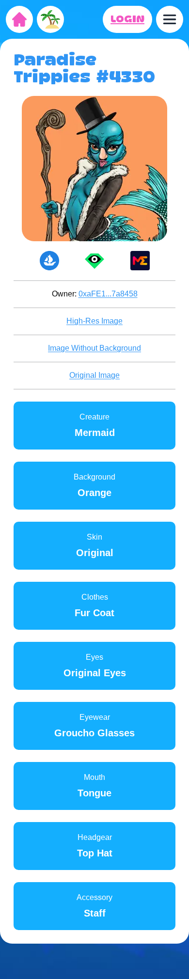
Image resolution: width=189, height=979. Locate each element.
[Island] (50, 19)
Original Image (94, 375)
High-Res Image (94, 321)
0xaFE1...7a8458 (108, 294)
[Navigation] (169, 19)
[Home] (19, 19)
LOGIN (127, 19)
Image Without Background (94, 348)
